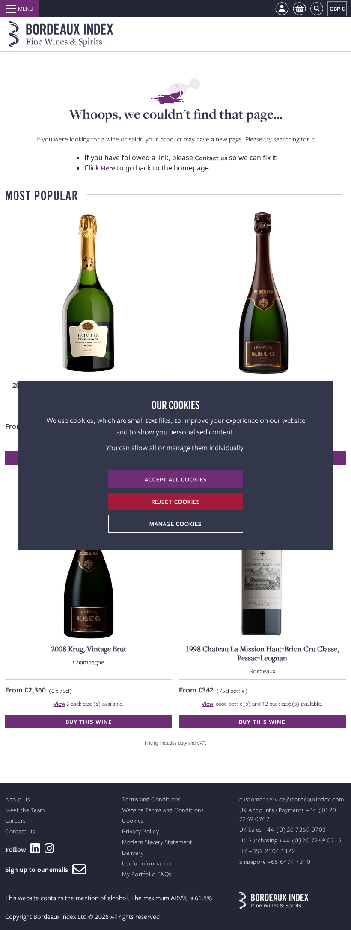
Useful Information (146, 863)
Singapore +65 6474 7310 (275, 861)
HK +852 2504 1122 (267, 851)
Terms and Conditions (151, 799)
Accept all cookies (176, 479)
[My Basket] (299, 8)
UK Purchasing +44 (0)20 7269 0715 (290, 840)
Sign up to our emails (38, 869)
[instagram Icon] (49, 848)
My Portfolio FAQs (147, 874)
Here (108, 168)
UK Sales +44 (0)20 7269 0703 (282, 829)
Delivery (132, 853)
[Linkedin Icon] (35, 848)
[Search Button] (316, 8)
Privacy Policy (140, 831)
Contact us (211, 157)
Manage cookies (175, 524)
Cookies (133, 820)
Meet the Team (25, 810)
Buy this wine (88, 721)
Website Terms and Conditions (163, 810)
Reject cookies (176, 501)
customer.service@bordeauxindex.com (291, 799)
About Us (17, 799)
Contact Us (20, 831)
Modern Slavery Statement (157, 842)
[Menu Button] (19, 8)
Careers (15, 820)
